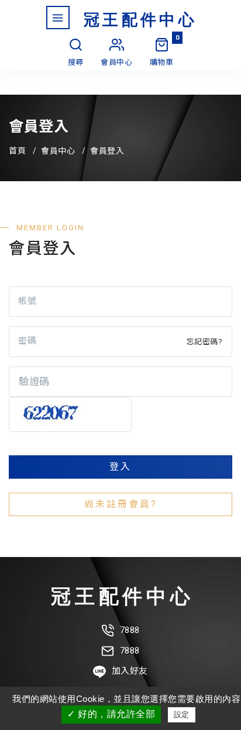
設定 (182, 714)
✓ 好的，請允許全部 (111, 714)
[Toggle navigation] (58, 17)
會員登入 (107, 150)
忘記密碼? (205, 341)
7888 (130, 630)
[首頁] (139, 18)
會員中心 (58, 150)
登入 (120, 466)
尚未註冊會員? (120, 504)
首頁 (17, 150)
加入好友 (130, 671)
